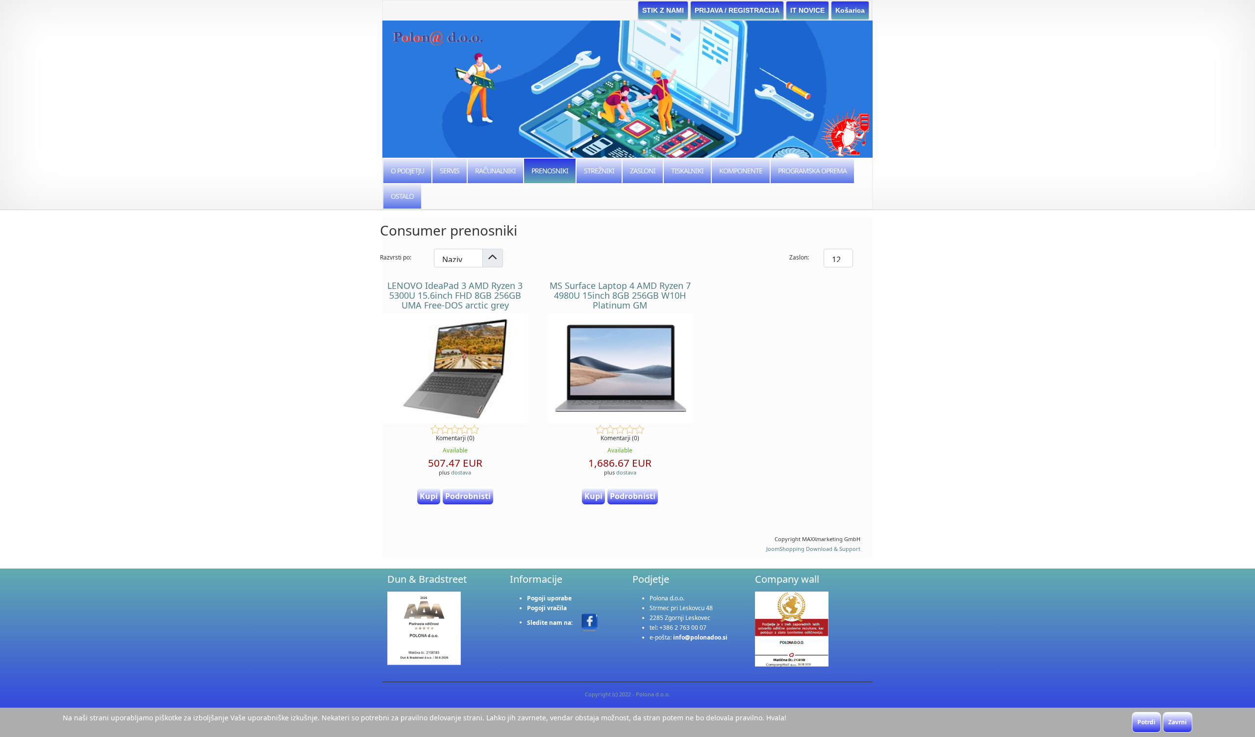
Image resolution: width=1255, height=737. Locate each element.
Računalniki (495, 170)
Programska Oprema (812, 170)
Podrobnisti (468, 496)
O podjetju (407, 170)
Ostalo (402, 196)
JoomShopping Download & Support (813, 548)
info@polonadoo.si (700, 637)
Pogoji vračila (547, 608)
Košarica (850, 10)
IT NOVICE (807, 10)
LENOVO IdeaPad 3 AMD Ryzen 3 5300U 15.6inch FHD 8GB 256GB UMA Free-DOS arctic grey (455, 295)
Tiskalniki (687, 170)
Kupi (429, 496)
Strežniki (599, 170)
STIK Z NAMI (663, 10)
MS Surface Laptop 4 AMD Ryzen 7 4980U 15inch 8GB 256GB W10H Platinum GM (620, 295)
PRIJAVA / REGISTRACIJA (737, 10)
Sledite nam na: (550, 622)
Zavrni (1177, 722)
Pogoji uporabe (549, 598)
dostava (461, 472)
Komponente (740, 170)
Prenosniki (549, 170)
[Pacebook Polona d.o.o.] (589, 621)
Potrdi (1146, 722)
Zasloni (642, 170)
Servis (449, 170)
